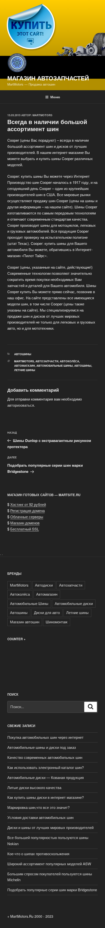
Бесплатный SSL (24, 528)
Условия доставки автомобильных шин (40, 817)
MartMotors (42, 115)
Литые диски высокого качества (34, 787)
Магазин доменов (25, 522)
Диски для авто (47, 612)
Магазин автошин (24, 621)
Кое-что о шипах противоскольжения (38, 853)
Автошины (22, 354)
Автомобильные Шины (54, 365)
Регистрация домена (27, 510)
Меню (55, 96)
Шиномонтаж (56, 621)
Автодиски (44, 585)
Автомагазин (24, 365)
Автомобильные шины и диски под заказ (41, 747)
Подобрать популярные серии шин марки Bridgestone (52, 889)
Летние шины (24, 370)
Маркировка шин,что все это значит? (38, 807)
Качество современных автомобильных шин (44, 757)
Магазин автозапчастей (48, 78)
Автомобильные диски (74, 603)
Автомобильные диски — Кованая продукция (45, 777)
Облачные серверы (26, 516)
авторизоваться (20, 405)
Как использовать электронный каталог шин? (45, 767)
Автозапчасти (46, 361)
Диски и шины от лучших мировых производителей (50, 827)
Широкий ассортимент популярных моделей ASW (49, 863)
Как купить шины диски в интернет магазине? (45, 797)
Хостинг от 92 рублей (28, 504)
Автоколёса (69, 361)
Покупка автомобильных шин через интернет (45, 737)
